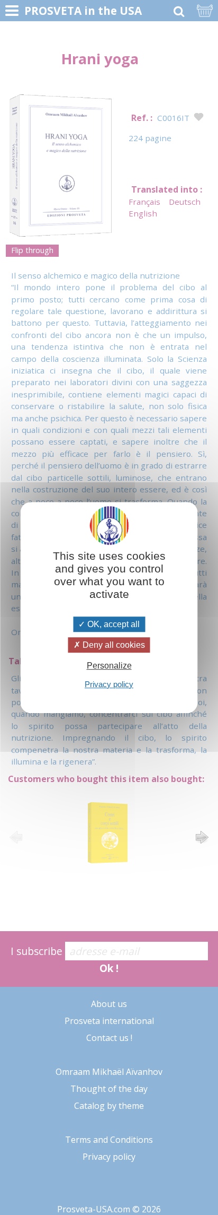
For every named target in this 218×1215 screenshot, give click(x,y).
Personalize (109, 666)
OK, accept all (112, 624)
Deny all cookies (112, 644)
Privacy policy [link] (109, 684)
